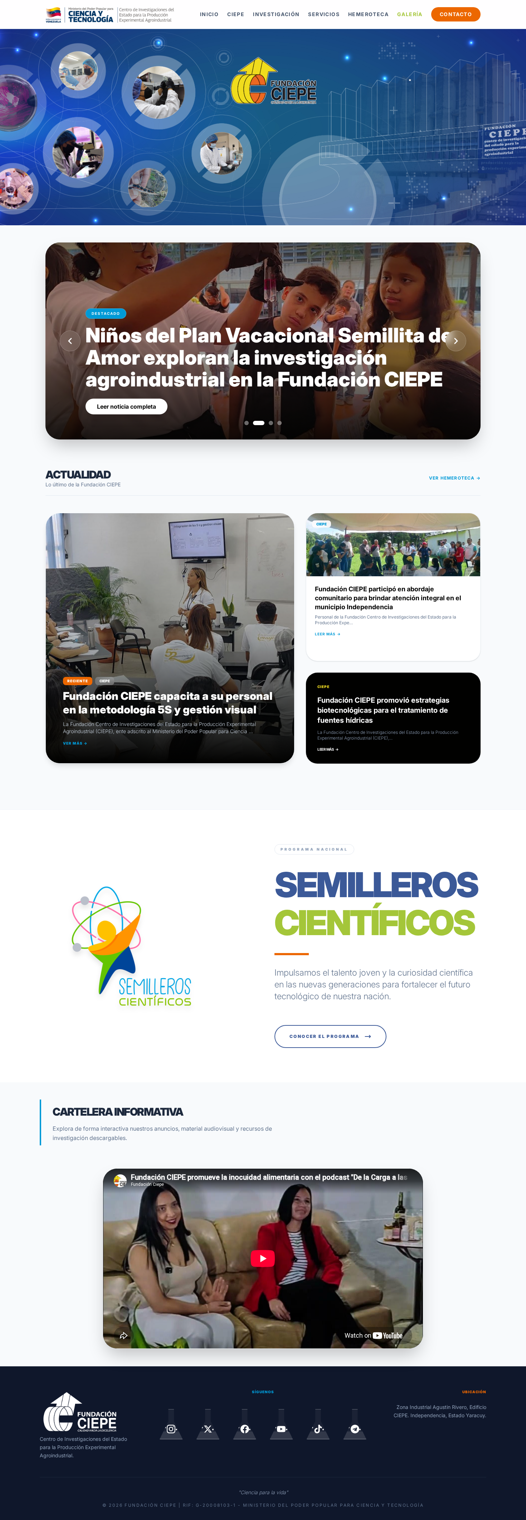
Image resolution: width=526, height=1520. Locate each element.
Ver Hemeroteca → (455, 478)
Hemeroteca (368, 14)
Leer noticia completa (126, 406)
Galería (410, 14)
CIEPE (235, 14)
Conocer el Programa (324, 1036)
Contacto (456, 14)
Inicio (209, 14)
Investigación (276, 14)
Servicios (324, 14)
